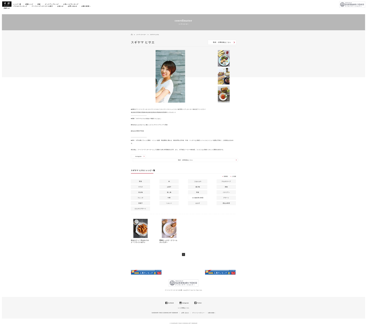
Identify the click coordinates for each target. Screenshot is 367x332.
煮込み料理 (226, 203)
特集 (39, 4)
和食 (197, 192)
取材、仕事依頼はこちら (222, 42)
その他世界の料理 (197, 197)
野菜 (140, 181)
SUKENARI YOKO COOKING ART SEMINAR (165, 312)
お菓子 (169, 187)
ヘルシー (169, 203)
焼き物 (140, 192)
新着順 (226, 176)
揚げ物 (198, 187)
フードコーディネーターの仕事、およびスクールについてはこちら (183, 290)
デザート (226, 197)
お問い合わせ (72, 6)
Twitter (199, 303)
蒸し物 (169, 192)
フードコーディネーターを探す (42, 6)
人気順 (234, 176)
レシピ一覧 (17, 4)
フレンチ (140, 197)
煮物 (226, 187)
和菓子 (140, 203)
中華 (169, 197)
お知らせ (60, 6)
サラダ (140, 187)
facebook (171, 303)
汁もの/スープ (226, 181)
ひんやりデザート (140, 208)
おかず (198, 203)
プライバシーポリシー (198, 312)
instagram (138, 156)
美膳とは (7, 8)
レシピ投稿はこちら (183, 308)
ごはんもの (197, 181)
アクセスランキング (20, 6)
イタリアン (226, 192)
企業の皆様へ (86, 6)
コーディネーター (141, 34)
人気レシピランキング (70, 4)
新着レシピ (29, 4)
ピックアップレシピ (52, 4)
